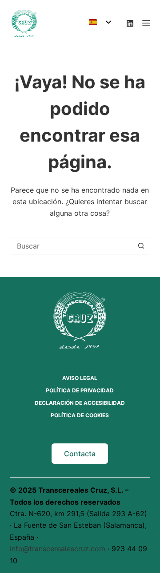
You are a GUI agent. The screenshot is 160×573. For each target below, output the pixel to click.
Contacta (80, 453)
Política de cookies (80, 415)
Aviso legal (79, 378)
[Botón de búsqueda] (141, 246)
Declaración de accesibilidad (80, 402)
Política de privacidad (80, 390)
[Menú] (146, 23)
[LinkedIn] (130, 23)
